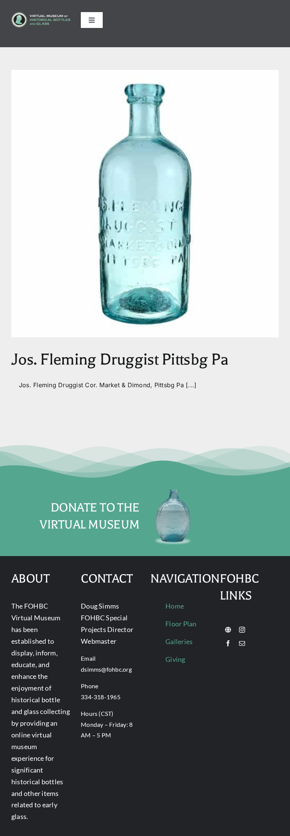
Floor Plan (180, 624)
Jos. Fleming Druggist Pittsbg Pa (119, 359)
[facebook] (228, 643)
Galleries (179, 641)
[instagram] (242, 630)
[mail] (242, 643)
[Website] (228, 630)
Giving (175, 659)
